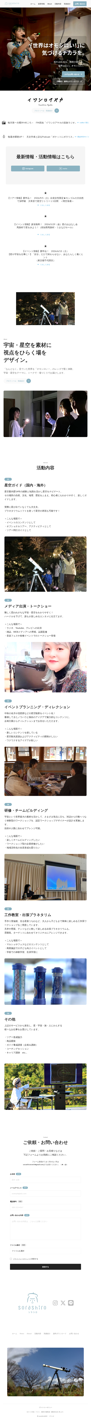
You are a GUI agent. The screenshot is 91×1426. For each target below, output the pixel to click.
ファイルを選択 (18, 1251)
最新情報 (41, 4)
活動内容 (58, 4)
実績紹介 (67, 4)
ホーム (32, 4)
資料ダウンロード (59, 1334)
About (49, 4)
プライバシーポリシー (21, 1259)
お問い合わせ (74, 1334)
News (22, 1334)
